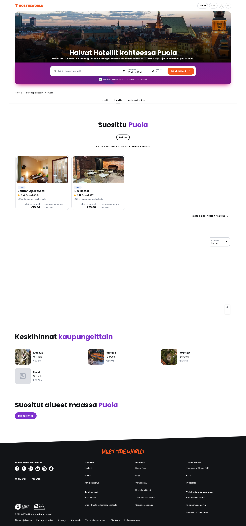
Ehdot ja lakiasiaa (44, 520)
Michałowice (25, 415)
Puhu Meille (90, 497)
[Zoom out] (227, 312)
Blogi (137, 475)
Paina (188, 475)
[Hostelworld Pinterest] (44, 468)
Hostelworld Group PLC (197, 468)
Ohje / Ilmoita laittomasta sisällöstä (101, 505)
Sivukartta (115, 520)
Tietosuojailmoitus (23, 520)
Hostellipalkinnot (143, 490)
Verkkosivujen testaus (95, 520)
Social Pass (140, 468)
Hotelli (21, 187)
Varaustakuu (141, 483)
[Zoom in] (227, 307)
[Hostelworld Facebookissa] (17, 468)
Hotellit (88, 475)
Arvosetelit (76, 520)
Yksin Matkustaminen (145, 497)
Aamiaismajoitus (92, 483)
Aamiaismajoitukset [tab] (136, 100)
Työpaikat (191, 483)
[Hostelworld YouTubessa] (37, 468)
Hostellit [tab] (104, 100)
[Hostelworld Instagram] (30, 468)
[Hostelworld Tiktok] (51, 468)
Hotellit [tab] (118, 100)
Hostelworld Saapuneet (197, 512)
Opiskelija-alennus (144, 505)
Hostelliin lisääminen (195, 497)
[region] (123, 276)
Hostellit (88, 468)
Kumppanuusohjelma (196, 505)
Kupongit (62, 520)
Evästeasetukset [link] (132, 520)
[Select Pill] (221, 6)
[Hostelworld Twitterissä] (24, 468)
